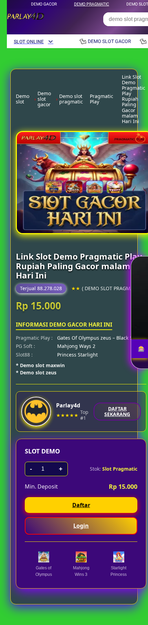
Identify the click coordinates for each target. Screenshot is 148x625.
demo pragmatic (91, 4)
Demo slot (22, 99)
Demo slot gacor (44, 99)
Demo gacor (44, 4)
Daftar (81, 505)
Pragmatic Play (101, 99)
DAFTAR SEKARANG (117, 411)
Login (81, 525)
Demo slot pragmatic (71, 99)
